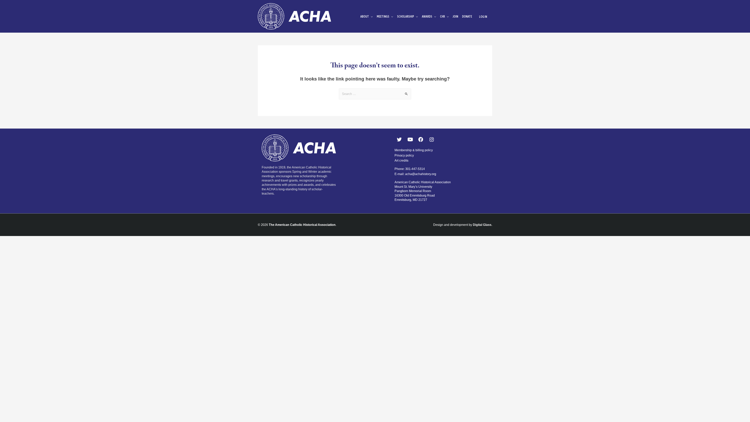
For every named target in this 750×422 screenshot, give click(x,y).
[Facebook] (421, 139)
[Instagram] (432, 139)
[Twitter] (399, 139)
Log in (483, 16)
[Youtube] (410, 139)
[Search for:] (375, 94)
